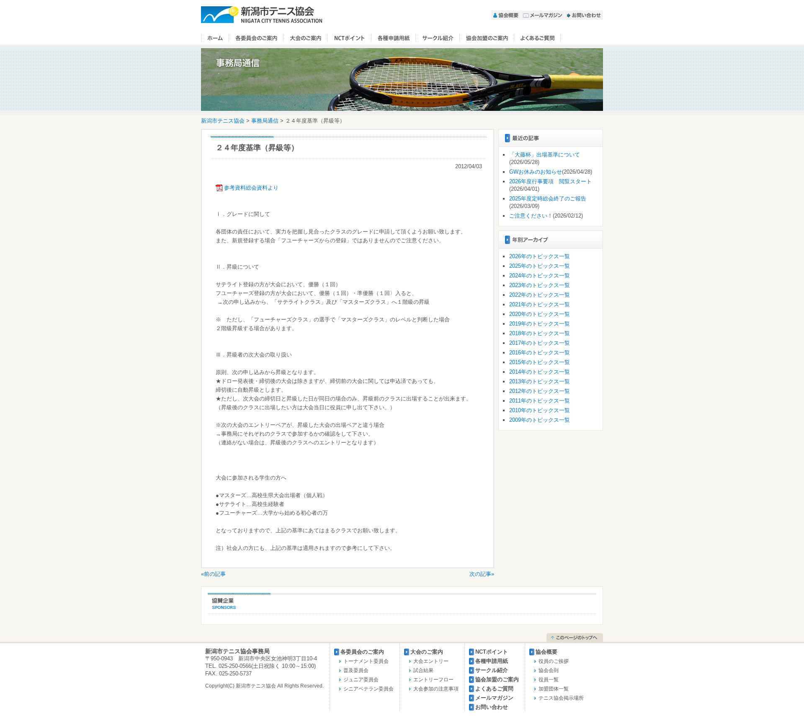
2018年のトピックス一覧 (539, 333)
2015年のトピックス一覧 (539, 362)
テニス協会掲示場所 (561, 698)
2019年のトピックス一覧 (539, 324)
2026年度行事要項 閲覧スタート (550, 181)
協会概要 (505, 15)
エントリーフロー (433, 680)
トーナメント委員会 (366, 661)
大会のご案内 (305, 38)
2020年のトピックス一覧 (539, 314)
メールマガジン (542, 15)
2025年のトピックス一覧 (539, 266)
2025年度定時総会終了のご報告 (547, 198)
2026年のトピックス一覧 (539, 256)
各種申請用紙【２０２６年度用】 (394, 38)
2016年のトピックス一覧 (539, 352)
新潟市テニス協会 (261, 14)
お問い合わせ (584, 15)
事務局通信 (264, 121)
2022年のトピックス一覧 (539, 295)
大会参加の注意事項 (436, 689)
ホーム (215, 38)
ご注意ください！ (531, 216)
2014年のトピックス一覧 (539, 372)
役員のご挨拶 (554, 661)
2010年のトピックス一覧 (539, 410)
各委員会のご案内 (256, 38)
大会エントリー (430, 661)
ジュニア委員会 (361, 680)
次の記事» (481, 574)
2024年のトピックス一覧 (539, 275)
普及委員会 (355, 670)
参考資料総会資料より (251, 188)
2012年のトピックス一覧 (539, 391)
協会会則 (549, 670)
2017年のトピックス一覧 (539, 343)
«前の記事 (213, 574)
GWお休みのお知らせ (535, 172)
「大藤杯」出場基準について (544, 154)
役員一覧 (549, 680)
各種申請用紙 (491, 661)
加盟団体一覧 (554, 689)
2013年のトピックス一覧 (539, 381)
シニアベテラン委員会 (368, 689)
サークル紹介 (438, 38)
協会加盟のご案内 (487, 38)
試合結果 (423, 670)
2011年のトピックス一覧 (539, 401)
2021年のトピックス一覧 (539, 304)
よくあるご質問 (537, 38)
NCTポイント (349, 38)
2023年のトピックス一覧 (539, 285)
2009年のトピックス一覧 (539, 420)
